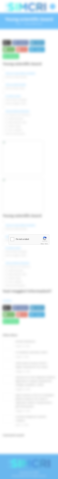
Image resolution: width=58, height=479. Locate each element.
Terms (46, 243)
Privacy (42, 243)
